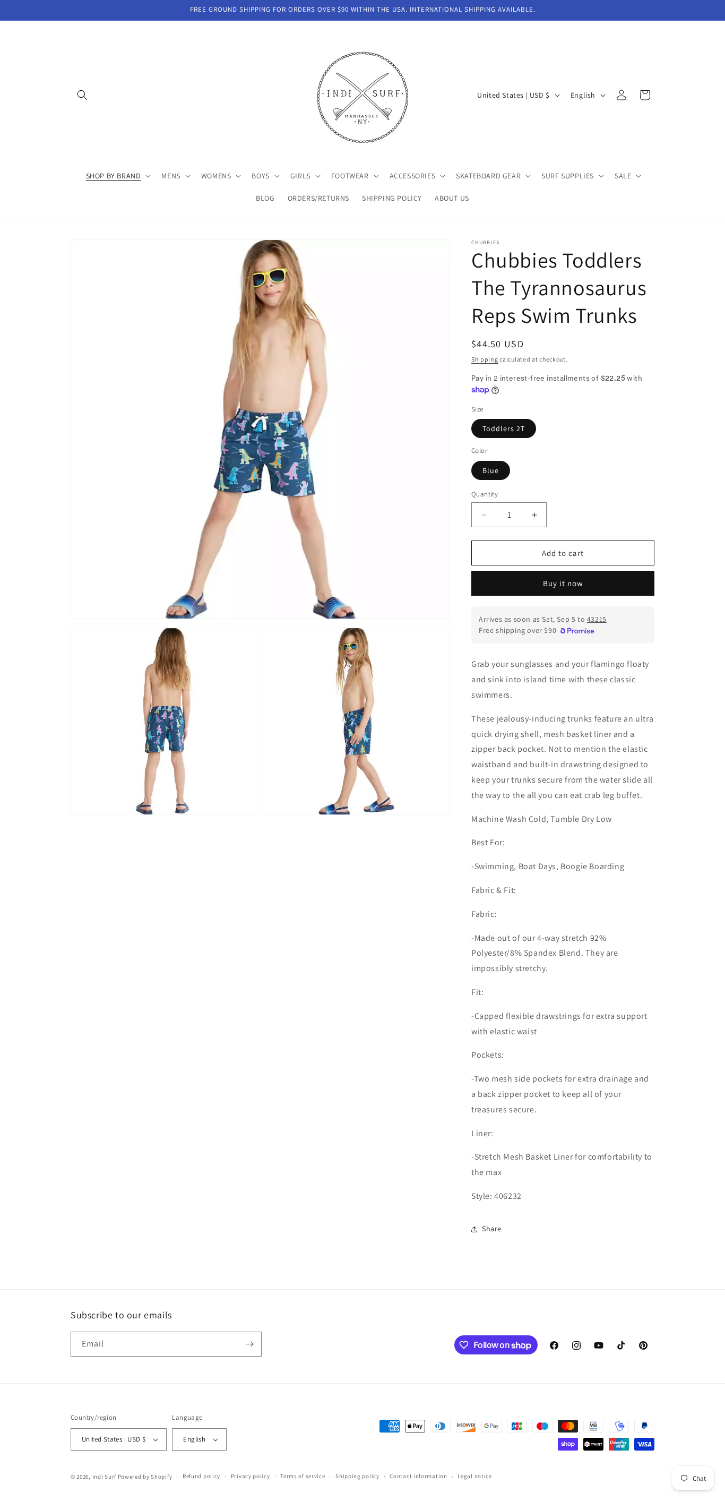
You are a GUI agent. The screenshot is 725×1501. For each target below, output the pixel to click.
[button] (82, 95)
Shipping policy (357, 1476)
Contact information (418, 1476)
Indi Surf (104, 1476)
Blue (490, 470)
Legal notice (474, 1476)
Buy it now (563, 583)
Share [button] (492, 1228)
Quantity (484, 494)
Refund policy (201, 1476)
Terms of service (302, 1476)
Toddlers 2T (503, 428)
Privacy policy (250, 1476)
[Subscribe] (249, 1344)
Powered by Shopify (145, 1476)
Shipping (484, 359)
